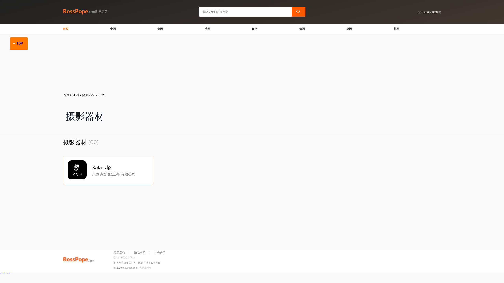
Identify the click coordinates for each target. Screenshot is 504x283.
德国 (302, 28)
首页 (66, 28)
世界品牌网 (145, 267)
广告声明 (160, 252)
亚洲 (76, 95)
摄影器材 (88, 95)
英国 (349, 28)
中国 (113, 28)
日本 (255, 28)
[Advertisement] (181, 63)
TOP (19, 43)
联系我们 (119, 252)
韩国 (396, 28)
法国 (207, 28)
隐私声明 (139, 252)
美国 (160, 28)
